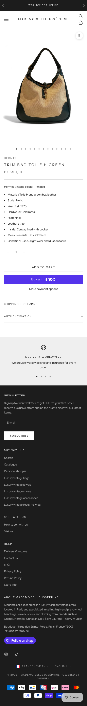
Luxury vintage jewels (17, 484)
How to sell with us (16, 524)
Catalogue (10, 464)
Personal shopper (15, 471)
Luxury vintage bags (16, 478)
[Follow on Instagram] (6, 654)
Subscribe (19, 435)
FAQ (7, 564)
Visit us (8, 531)
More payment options (43, 289)
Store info (10, 584)
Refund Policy (12, 578)
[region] (43, 357)
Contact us (11, 558)
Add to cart (43, 267)
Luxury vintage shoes (17, 491)
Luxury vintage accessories (21, 498)
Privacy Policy (12, 571)
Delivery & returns (15, 551)
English (61, 666)
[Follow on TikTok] (17, 654)
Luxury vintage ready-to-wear (22, 504)
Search (8, 458)
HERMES (10, 157)
